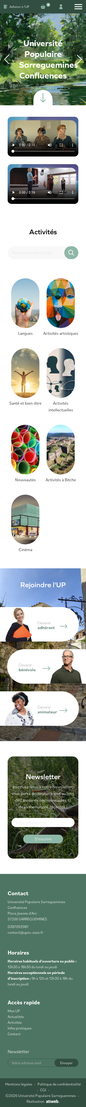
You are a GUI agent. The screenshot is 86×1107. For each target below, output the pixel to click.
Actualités (16, 1016)
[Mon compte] (61, 6)
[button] (79, 59)
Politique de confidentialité (59, 1084)
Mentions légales (18, 1084)
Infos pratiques (20, 1028)
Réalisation (35, 1101)
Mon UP (14, 1010)
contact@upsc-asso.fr (25, 932)
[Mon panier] (44, 6)
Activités (15, 1022)
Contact (14, 1033)
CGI (43, 1089)
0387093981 (18, 926)
